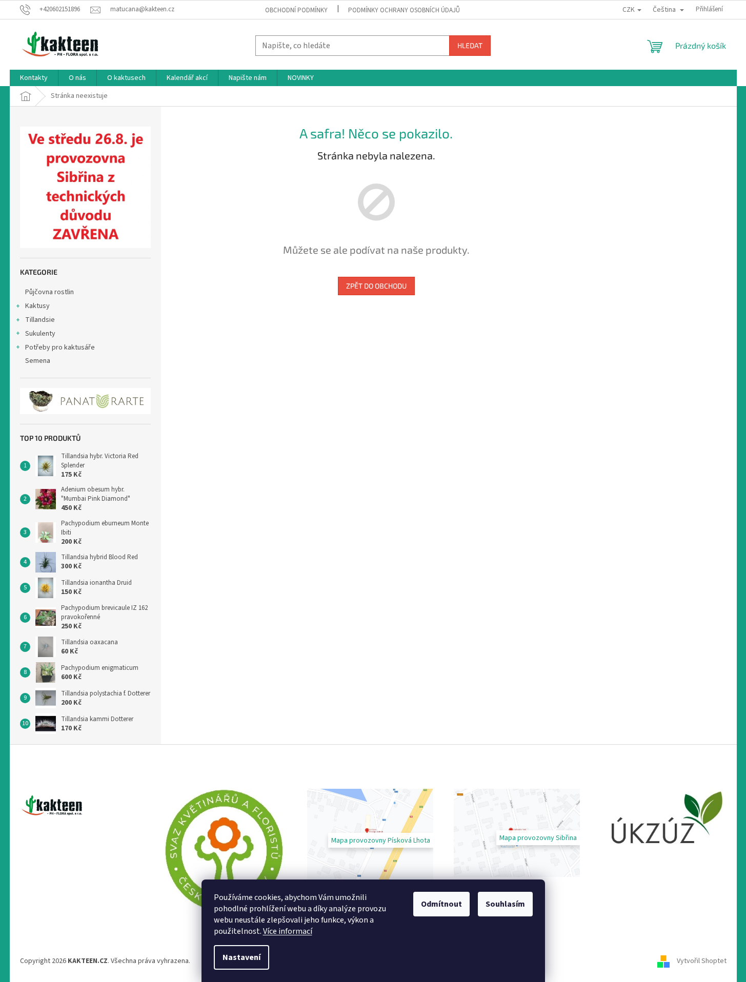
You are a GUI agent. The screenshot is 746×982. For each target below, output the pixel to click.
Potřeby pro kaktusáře (60, 347)
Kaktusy (37, 306)
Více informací (287, 931)
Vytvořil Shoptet (702, 961)
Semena (37, 361)
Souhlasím (505, 904)
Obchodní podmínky (296, 10)
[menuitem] (34, 78)
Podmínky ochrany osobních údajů (404, 10)
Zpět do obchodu (376, 285)
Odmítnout (441, 904)
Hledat (469, 45)
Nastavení (241, 957)
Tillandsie (40, 320)
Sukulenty (40, 334)
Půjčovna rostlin (49, 292)
